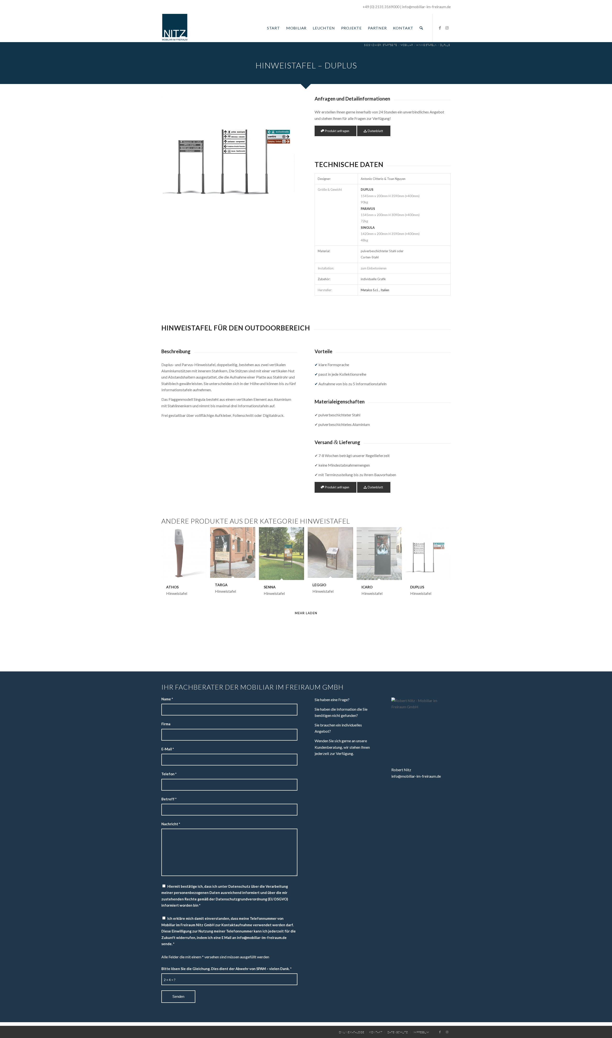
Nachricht (170, 824)
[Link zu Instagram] (447, 27)
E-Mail (167, 749)
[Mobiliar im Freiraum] (174, 28)
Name (167, 699)
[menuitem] (273, 28)
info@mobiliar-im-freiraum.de (416, 776)
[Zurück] (172, 153)
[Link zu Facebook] (439, 27)
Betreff (168, 799)
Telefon (168, 774)
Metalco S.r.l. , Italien (375, 290)
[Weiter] (286, 153)
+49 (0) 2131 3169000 (381, 7)
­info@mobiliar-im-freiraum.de (426, 7)
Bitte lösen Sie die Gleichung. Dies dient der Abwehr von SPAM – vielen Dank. (226, 968)
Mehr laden (306, 613)
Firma (165, 724)
